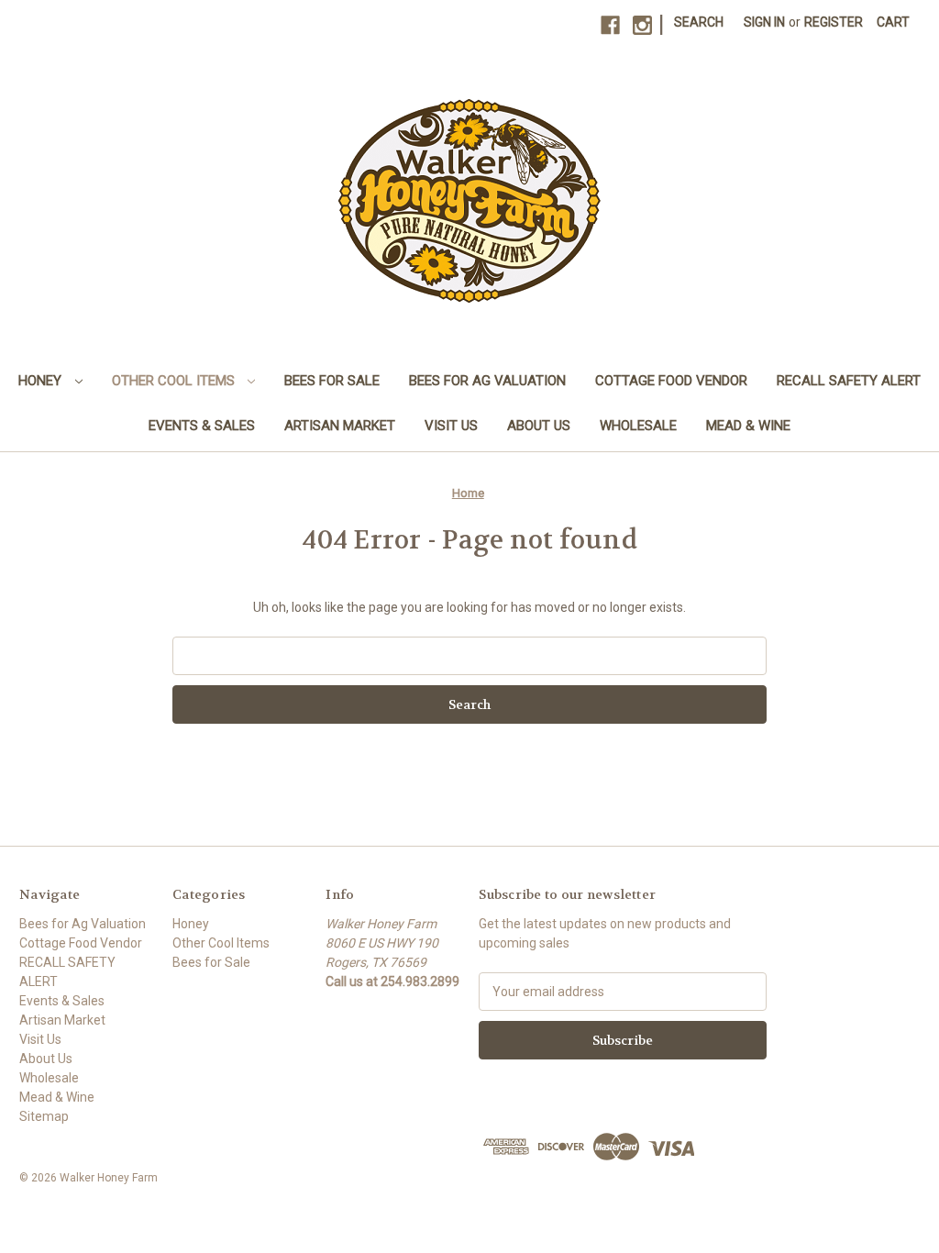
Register (833, 22)
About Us (538, 425)
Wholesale (638, 425)
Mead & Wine (748, 425)
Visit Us (451, 425)
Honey (41, 380)
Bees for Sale (332, 380)
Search (699, 22)
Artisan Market (339, 425)
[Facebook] (610, 25)
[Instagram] (642, 25)
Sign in (764, 22)
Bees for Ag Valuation (487, 380)
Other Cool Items (175, 380)
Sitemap (44, 1116)
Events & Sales (202, 425)
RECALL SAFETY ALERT (849, 380)
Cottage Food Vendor (671, 380)
